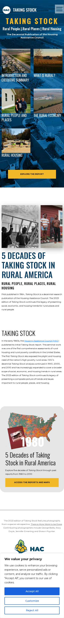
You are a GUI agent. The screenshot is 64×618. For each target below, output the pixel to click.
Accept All (32, 591)
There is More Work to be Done (46, 524)
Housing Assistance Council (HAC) (41, 340)
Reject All (32, 610)
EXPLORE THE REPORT (32, 174)
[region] (32, 585)
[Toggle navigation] (59, 9)
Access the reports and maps (32, 482)
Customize (32, 600)
